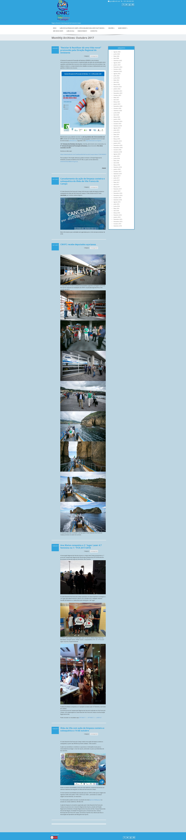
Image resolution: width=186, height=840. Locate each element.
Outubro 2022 (117, 69)
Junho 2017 (117, 180)
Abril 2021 (116, 99)
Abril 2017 (116, 184)
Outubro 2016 (117, 197)
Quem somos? (122, 28)
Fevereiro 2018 (118, 167)
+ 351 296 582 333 (128, 1)
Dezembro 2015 (118, 219)
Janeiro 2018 (117, 169)
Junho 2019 (117, 132)
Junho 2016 (117, 206)
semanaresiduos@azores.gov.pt (69, 161)
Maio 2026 (116, 56)
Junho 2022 (117, 78)
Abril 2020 (116, 115)
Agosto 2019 (117, 128)
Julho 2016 (116, 204)
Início (54, 28)
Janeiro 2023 (117, 65)
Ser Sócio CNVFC (58, 31)
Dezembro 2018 (118, 145)
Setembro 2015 (118, 226)
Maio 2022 (116, 80)
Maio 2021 (116, 97)
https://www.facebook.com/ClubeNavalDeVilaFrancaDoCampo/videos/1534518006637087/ (84, 154)
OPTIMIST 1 (82, 717)
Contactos (93, 31)
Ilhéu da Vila (70, 31)
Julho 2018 (116, 156)
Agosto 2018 (117, 154)
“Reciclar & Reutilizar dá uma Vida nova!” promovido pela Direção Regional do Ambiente (80, 50)
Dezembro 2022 (118, 67)
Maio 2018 (116, 160)
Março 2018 (117, 165)
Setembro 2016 (118, 200)
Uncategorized (94, 56)
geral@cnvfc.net (115, 1)
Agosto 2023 (117, 62)
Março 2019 (117, 139)
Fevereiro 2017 (118, 189)
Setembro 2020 (118, 110)
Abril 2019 (116, 136)
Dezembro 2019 (118, 121)
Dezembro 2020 (118, 106)
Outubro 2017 (117, 171)
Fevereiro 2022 (118, 86)
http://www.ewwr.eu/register (93, 140)
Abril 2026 (116, 58)
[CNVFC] (72, 11)
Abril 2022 (116, 82)
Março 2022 (117, 84)
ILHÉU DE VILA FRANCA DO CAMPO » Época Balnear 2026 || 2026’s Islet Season (82, 28)
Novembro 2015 (118, 221)
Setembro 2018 (118, 152)
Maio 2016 (116, 208)
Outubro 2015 (117, 223)
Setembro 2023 (118, 60)
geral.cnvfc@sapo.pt (95, 800)
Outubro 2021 (117, 95)
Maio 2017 (116, 182)
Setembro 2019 (118, 126)
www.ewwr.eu (73, 140)
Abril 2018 (116, 163)
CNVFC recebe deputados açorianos (78, 244)
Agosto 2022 (117, 73)
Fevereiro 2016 (118, 215)
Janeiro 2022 (117, 89)
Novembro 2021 (118, 93)
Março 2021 (117, 102)
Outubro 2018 (117, 149)
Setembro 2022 (118, 71)
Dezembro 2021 (118, 91)
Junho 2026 (117, 54)
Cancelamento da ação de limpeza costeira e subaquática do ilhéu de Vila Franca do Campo (82, 181)
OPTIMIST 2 (91, 717)
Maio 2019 (116, 134)
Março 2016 (117, 213)
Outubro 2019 (117, 123)
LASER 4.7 (98, 717)
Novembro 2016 (118, 195)
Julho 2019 (116, 130)
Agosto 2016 (117, 202)
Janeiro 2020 (117, 119)
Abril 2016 (116, 210)
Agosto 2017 (117, 176)
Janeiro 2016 (117, 217)
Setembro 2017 (118, 173)
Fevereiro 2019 (118, 141)
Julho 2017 (116, 178)
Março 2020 (117, 117)
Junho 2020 (117, 112)
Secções (111, 28)
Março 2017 (117, 186)
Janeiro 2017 (117, 191)
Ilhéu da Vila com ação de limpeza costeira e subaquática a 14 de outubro (82, 729)
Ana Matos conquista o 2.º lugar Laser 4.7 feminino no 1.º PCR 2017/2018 (81, 546)
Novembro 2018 (118, 147)
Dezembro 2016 (118, 193)
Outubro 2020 (117, 108)
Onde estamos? (82, 31)
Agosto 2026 (117, 52)
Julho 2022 (116, 76)
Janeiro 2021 (117, 104)
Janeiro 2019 (117, 143)
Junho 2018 (117, 158)
